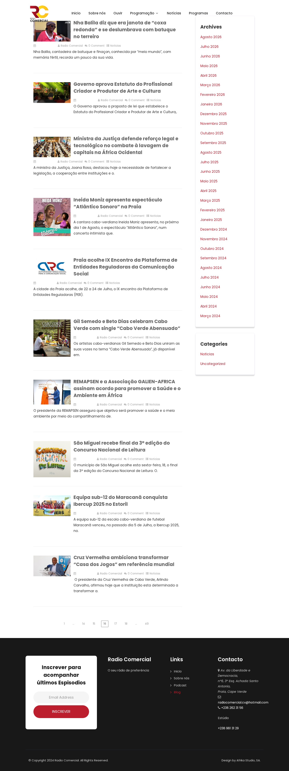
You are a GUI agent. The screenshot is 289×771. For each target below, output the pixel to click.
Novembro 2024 (213, 239)
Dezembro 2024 (213, 229)
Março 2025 (210, 200)
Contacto (224, 13)
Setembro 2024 (213, 258)
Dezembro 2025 (213, 114)
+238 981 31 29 (228, 728)
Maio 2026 (209, 66)
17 (115, 624)
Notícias (174, 13)
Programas (198, 13)
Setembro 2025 (213, 142)
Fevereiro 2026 (212, 94)
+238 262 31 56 (231, 707)
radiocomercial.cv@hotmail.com (243, 702)
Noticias (115, 46)
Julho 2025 (209, 162)
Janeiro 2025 (211, 219)
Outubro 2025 (211, 133)
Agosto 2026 (211, 37)
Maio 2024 (209, 296)
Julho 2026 (209, 46)
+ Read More (173, 69)
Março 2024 (210, 316)
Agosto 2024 (211, 267)
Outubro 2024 (212, 248)
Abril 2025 (208, 190)
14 (83, 624)
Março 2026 (210, 85)
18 (126, 624)
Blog (177, 692)
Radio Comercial (72, 46)
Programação (142, 13)
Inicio (76, 13)
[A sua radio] (39, 14)
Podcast (180, 685)
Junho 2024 (210, 287)
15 (94, 624)
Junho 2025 (210, 171)
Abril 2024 (208, 306)
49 (147, 624)
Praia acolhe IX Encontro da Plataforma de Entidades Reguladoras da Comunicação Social (125, 267)
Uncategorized (212, 363)
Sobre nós (97, 13)
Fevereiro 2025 (212, 210)
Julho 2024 (209, 277)
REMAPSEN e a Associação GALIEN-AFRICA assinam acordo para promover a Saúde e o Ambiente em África (127, 388)
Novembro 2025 (213, 123)
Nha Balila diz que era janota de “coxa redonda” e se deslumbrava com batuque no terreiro (125, 29)
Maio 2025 (208, 181)
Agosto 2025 (210, 152)
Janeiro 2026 (211, 104)
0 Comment (96, 46)
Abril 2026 (208, 75)
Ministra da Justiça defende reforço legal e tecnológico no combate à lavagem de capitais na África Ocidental (126, 145)
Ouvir (117, 13)
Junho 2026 (210, 56)
